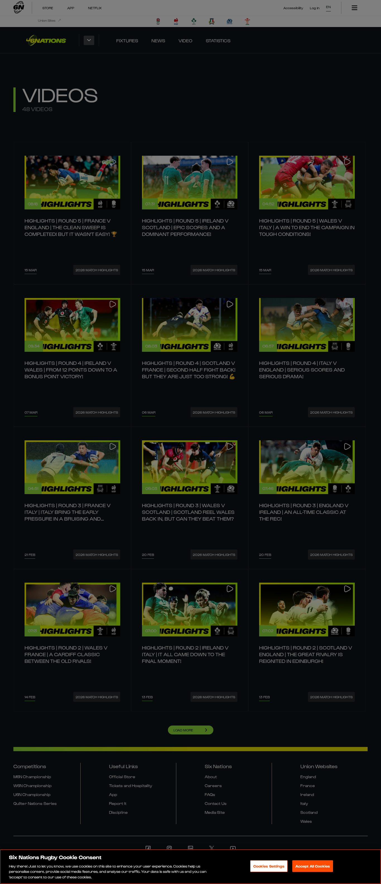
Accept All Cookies (312, 866)
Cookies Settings (268, 866)
